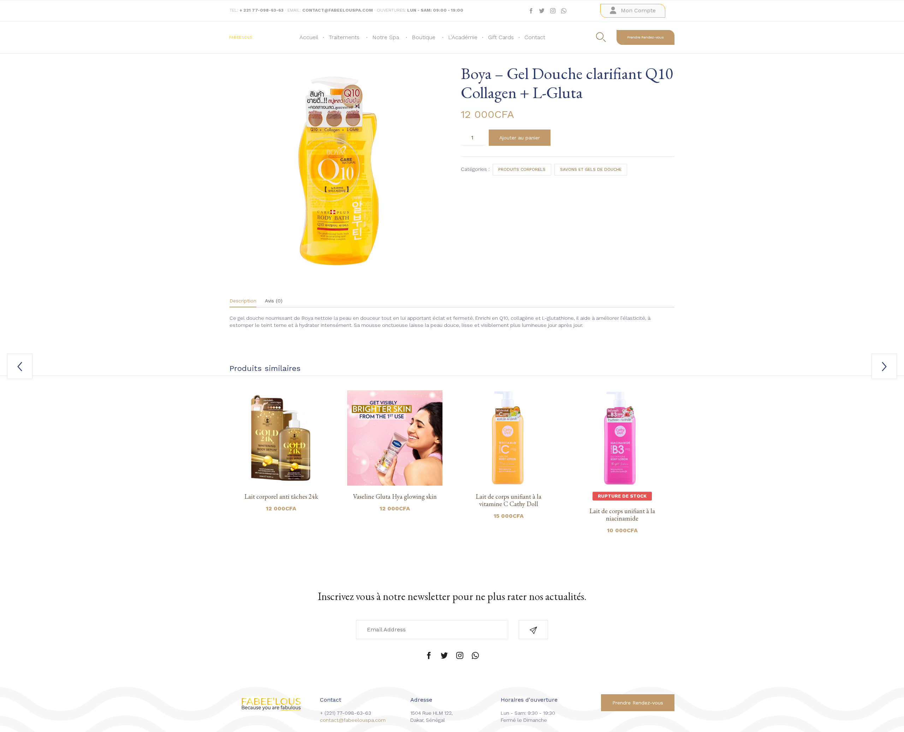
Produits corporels (522, 169)
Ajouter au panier (519, 137)
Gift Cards (501, 37)
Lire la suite (622, 484)
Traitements (344, 37)
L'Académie (462, 37)
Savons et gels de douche (591, 169)
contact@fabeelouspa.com (353, 720)
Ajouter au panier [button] (281, 484)
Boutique (423, 37)
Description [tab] (243, 301)
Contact (534, 37)
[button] (632, 11)
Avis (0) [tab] (273, 301)
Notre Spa (385, 37)
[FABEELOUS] (241, 37)
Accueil (308, 37)
